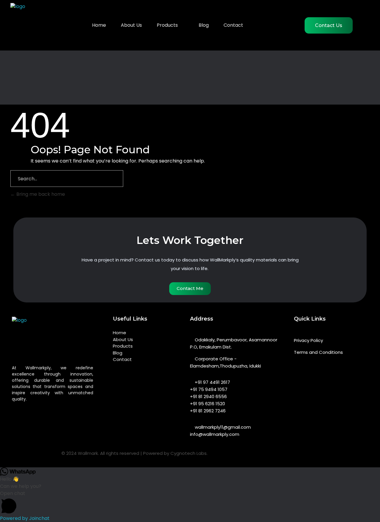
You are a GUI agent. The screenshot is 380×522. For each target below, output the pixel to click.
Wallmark (88, 453)
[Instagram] (267, 457)
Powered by (25, 518)
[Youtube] (283, 457)
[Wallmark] (64, 339)
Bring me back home (40, 194)
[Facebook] (251, 457)
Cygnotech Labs (188, 453)
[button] (190, 502)
